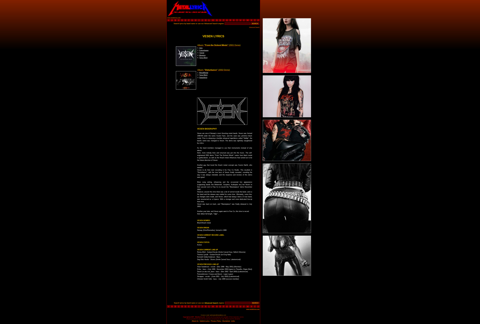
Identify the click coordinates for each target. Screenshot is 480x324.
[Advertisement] (236, 8)
